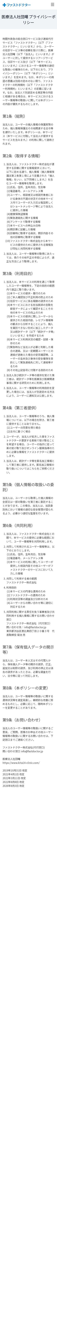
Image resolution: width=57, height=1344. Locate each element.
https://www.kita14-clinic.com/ (21, 763)
